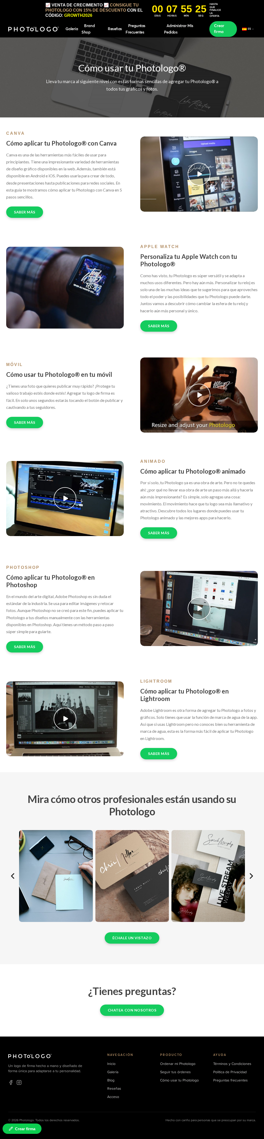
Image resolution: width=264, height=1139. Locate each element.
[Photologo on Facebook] (10, 1082)
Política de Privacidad (230, 1072)
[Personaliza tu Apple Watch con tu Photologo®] (65, 287)
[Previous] (12, 876)
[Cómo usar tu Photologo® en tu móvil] (199, 395)
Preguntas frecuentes (135, 29)
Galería (71, 29)
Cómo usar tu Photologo (179, 1080)
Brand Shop (88, 29)
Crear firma (219, 29)
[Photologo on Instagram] (19, 1082)
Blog (110, 1080)
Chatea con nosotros (132, 1010)
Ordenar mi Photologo (177, 1064)
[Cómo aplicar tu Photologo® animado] (65, 498)
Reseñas (115, 29)
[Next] (251, 876)
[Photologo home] (33, 29)
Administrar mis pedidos (178, 29)
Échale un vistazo (132, 938)
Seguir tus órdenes (175, 1072)
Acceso (113, 1097)
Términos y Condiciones (232, 1064)
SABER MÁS (24, 212)
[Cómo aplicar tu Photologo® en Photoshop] (199, 608)
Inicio (111, 1064)
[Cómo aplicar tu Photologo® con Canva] (199, 174)
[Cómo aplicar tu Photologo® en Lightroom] (65, 718)
